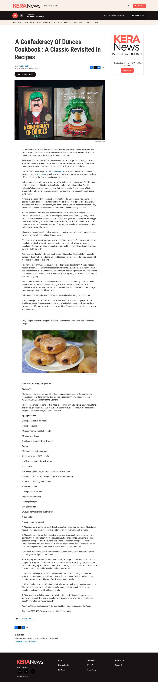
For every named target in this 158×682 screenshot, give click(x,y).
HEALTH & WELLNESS (33, 22)
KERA (60, 660)
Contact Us (118, 665)
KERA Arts (61, 670)
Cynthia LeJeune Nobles (55, 171)
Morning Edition (26, 618)
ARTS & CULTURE (70, 22)
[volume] (21, 15)
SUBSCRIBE (127, 70)
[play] (15, 15)
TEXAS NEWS (17, 22)
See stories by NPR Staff (25, 641)
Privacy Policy (91, 670)
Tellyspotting (91, 660)
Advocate (41, 174)
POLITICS (58, 22)
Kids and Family (63, 665)
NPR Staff (24, 66)
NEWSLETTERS (85, 22)
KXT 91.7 (90, 665)
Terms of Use (119, 660)
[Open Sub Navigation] (92, 22)
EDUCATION (47, 22)
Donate (140, 6)
